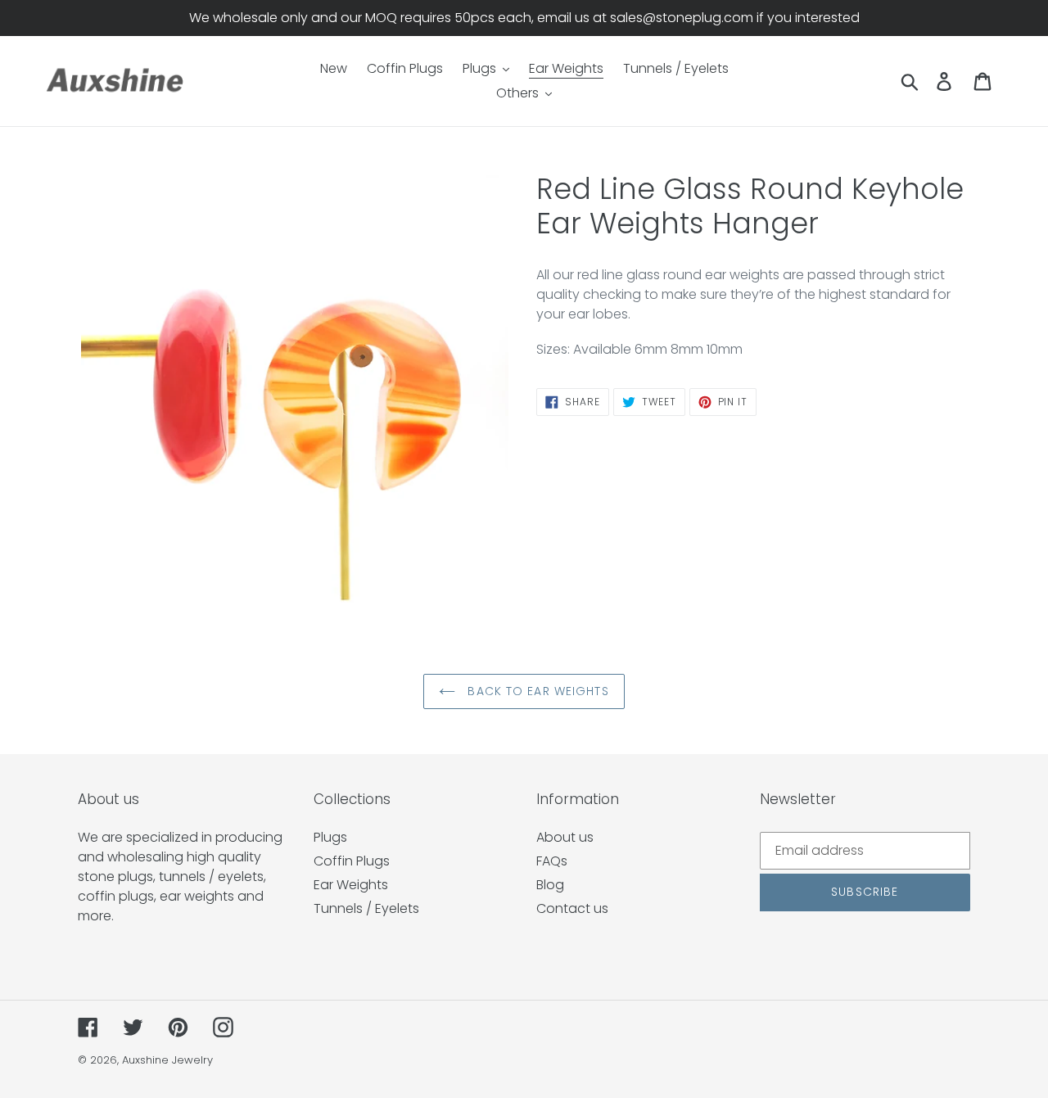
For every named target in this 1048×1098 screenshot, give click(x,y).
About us (565, 837)
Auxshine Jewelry (167, 1060)
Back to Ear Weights (535, 691)
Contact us (572, 908)
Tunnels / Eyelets (366, 908)
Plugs (330, 837)
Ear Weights (351, 884)
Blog (550, 884)
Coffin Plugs (352, 861)
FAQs (551, 861)
